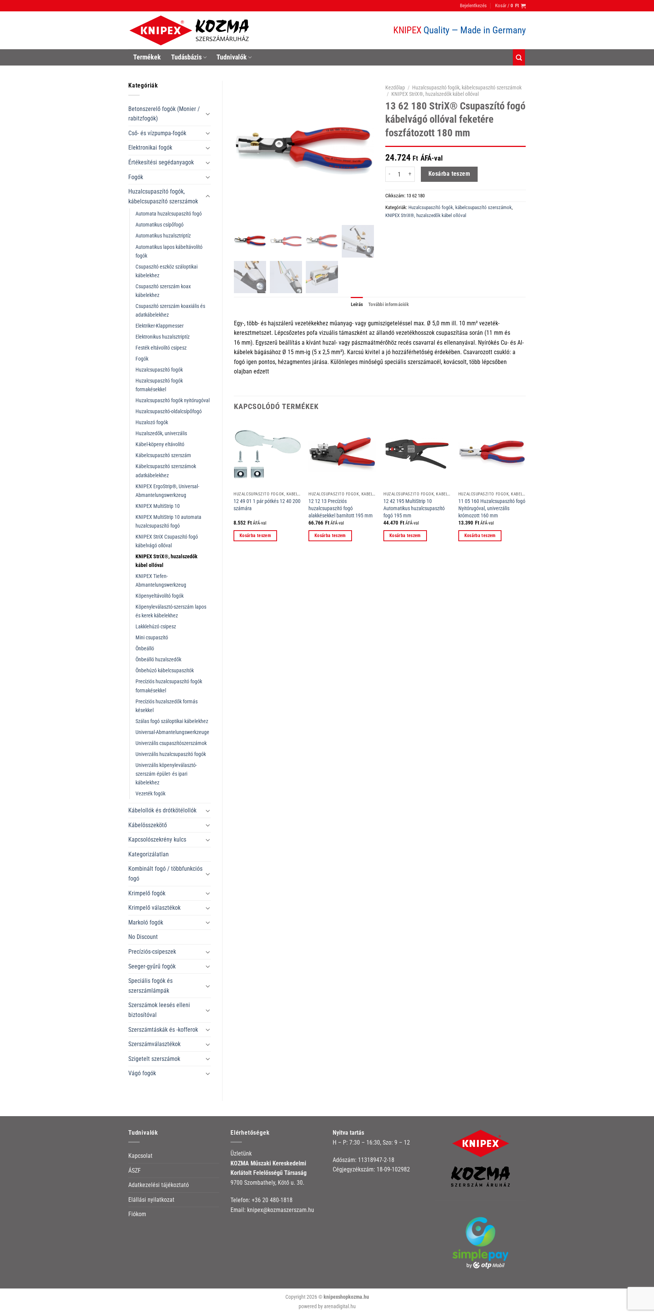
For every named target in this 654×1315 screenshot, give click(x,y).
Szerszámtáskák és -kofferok (163, 1029)
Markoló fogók (145, 922)
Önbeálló (144, 648)
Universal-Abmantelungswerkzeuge (172, 732)
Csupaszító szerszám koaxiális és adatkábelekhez (170, 310)
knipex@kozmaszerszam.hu (280, 1209)
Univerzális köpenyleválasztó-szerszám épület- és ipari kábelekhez (166, 774)
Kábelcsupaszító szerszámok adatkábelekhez (165, 470)
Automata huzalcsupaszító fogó (168, 214)
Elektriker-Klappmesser (159, 326)
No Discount (143, 936)
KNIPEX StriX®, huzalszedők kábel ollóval (166, 560)
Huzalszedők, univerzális (161, 433)
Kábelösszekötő (147, 825)
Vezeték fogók (150, 793)
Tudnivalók (231, 57)
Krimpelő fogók (146, 893)
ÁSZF (134, 1170)
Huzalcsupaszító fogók (159, 370)
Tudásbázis (186, 57)
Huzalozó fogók (151, 422)
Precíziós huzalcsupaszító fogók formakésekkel (168, 685)
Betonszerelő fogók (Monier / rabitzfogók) (164, 113)
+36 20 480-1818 (272, 1200)
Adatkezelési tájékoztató (158, 1184)
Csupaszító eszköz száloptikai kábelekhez (166, 271)
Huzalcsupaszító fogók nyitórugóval (172, 400)
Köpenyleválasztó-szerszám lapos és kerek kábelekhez (170, 611)
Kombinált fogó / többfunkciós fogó (165, 873)
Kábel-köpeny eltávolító (159, 444)
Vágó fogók (142, 1073)
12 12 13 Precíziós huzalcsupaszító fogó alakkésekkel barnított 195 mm (340, 508)
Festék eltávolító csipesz (161, 348)
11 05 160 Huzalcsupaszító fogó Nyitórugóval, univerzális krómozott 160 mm (491, 508)
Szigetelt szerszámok (154, 1058)
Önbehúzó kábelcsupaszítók (164, 670)
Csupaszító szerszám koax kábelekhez (163, 290)
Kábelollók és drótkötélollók (162, 810)
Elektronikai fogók (150, 147)
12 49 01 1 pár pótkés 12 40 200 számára (267, 505)
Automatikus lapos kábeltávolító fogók (168, 251)
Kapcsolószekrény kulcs (157, 839)
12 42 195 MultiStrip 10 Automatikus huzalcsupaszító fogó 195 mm (414, 508)
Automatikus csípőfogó (159, 225)
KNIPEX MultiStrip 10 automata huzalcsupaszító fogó (168, 521)
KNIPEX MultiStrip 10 (157, 506)
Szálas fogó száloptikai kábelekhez (171, 721)
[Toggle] (208, 113)
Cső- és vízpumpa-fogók (157, 133)
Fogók (135, 177)
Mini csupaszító (151, 637)
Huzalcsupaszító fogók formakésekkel (159, 385)
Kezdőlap (395, 87)
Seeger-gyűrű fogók (152, 966)
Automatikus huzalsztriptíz (163, 236)
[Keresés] (519, 57)
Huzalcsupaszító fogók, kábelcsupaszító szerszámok (163, 196)
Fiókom (137, 1214)
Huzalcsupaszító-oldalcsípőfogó (168, 411)
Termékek (147, 57)
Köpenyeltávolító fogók (159, 596)
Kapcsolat (140, 1155)
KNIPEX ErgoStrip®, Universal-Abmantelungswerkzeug (167, 490)
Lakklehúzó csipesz (155, 626)
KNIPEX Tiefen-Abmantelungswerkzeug (160, 580)
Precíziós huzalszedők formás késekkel (166, 706)
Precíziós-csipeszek (152, 951)
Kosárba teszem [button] (255, 535)
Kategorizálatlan (148, 854)
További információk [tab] (388, 304)
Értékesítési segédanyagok (161, 162)
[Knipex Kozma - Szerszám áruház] (190, 30)
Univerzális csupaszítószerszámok (171, 743)
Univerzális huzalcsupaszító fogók (170, 754)
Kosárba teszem (449, 173)
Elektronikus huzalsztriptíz (162, 337)
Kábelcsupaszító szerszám (163, 455)
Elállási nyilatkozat (151, 1199)
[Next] (525, 488)
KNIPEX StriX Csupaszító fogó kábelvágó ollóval (166, 541)
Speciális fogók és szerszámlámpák (150, 985)
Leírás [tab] (357, 304)
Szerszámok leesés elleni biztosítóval (159, 1009)
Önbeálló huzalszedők (158, 659)
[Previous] (234, 488)
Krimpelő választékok (154, 907)
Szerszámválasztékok (154, 1044)
